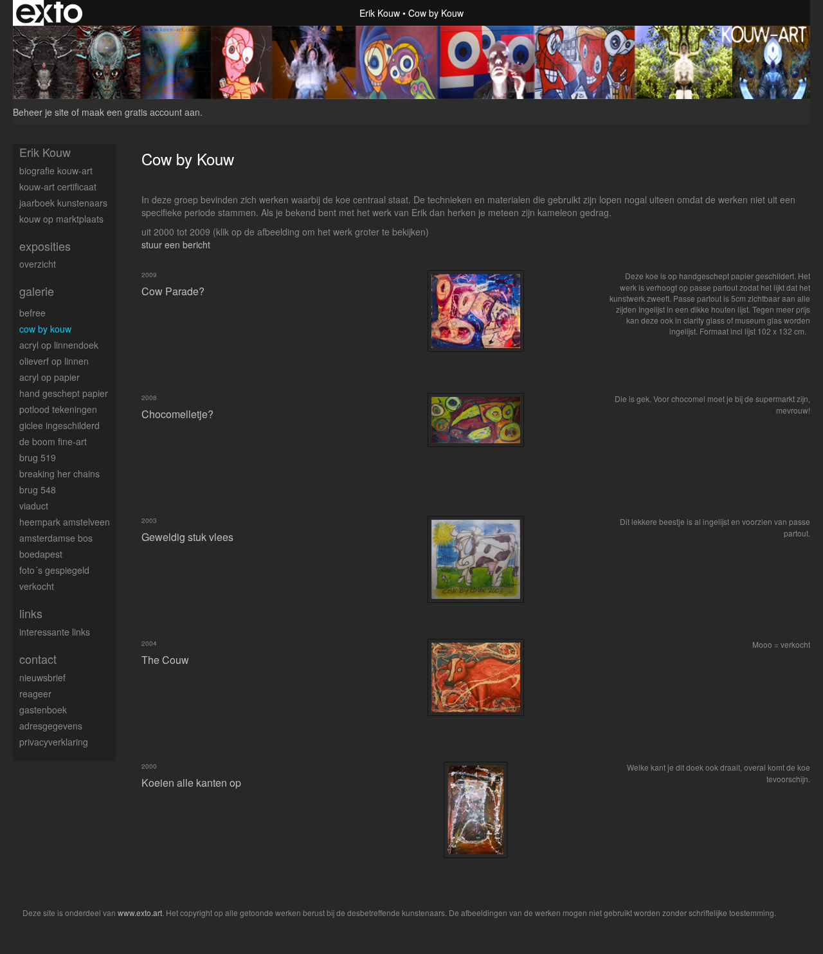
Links (30, 613)
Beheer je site (41, 111)
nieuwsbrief (42, 677)
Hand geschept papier (63, 393)
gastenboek (43, 709)
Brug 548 (37, 489)
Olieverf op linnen (54, 360)
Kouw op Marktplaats (61, 218)
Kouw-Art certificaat (57, 186)
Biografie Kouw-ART (56, 170)
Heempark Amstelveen (64, 521)
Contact (38, 659)
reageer (35, 693)
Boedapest (40, 553)
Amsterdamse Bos (56, 537)
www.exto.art (140, 912)
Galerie (36, 291)
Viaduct (33, 505)
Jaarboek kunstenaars (63, 202)
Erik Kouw (379, 12)
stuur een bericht (175, 244)
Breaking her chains (59, 473)
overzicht (37, 263)
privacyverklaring (53, 741)
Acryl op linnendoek (58, 344)
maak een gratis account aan (141, 111)
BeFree (32, 312)
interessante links (54, 631)
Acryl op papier (49, 377)
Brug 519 (37, 457)
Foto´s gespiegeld (54, 570)
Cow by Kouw (45, 328)
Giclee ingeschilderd (59, 425)
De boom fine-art (53, 441)
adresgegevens (50, 725)
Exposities (45, 246)
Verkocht (36, 586)
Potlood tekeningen (58, 409)
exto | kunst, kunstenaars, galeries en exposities (49, 13)
